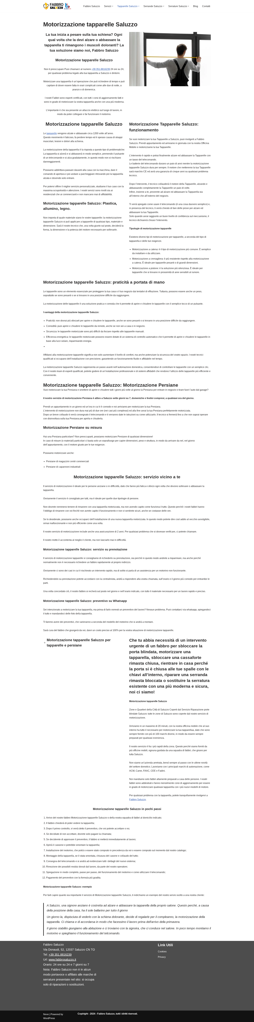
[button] (112, 6)
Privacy (162, 957)
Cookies (162, 951)
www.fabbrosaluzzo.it (62, 959)
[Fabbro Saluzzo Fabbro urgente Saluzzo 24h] (57, 6)
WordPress (49, 1018)
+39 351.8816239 (101, 69)
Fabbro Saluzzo (91, 6)
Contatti (206, 6)
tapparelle (51, 133)
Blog (195, 6)
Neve (46, 1014)
